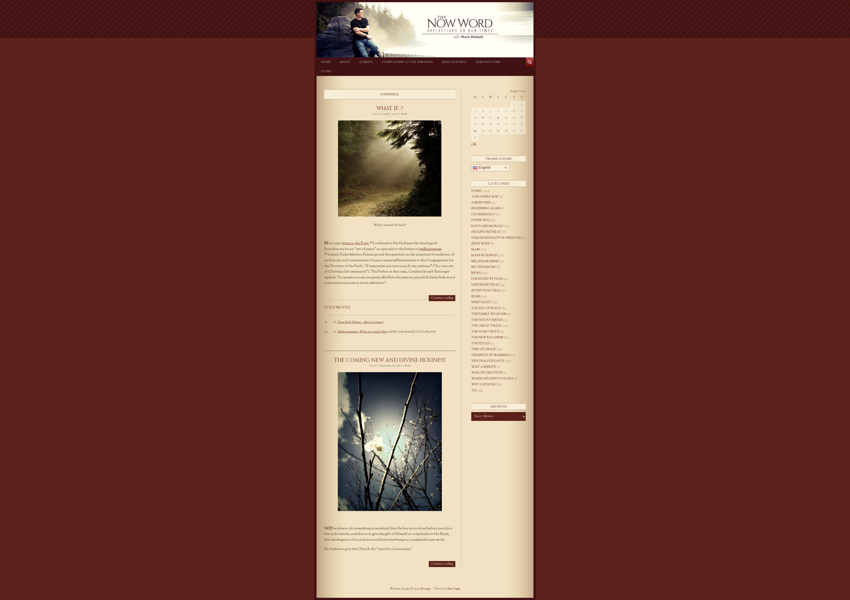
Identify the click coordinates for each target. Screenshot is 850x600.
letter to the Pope (355, 243)
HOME (326, 62)
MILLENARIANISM (485, 261)
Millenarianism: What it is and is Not (362, 332)
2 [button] (325, 332)
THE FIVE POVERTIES (487, 320)
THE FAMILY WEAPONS (488, 314)
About (345, 62)
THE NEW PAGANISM (487, 338)
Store (326, 71)
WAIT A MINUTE (483, 367)
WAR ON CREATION (486, 373)
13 (498, 118)
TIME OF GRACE (483, 349)
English (484, 167)
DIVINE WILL (480, 220)
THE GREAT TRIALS (486, 326)
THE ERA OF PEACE (486, 308)
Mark (404, 114)
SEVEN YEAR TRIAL (486, 291)
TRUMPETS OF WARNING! (490, 355)
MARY (475, 250)
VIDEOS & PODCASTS (487, 361)
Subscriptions (488, 62)
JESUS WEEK (480, 244)
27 (498, 131)
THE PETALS (480, 344)
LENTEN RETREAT (485, 285)
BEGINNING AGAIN (485, 209)
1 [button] (325, 322)
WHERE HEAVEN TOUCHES (492, 379)
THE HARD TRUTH (485, 332)
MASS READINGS (484, 255)
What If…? (389, 108)
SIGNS (476, 297)
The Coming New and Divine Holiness (389, 360)
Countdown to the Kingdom (407, 62)
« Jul (473, 144)
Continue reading (442, 298)
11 (483, 118)
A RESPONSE (481, 203)
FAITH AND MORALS (486, 226)
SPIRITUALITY (481, 302)
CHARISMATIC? (483, 215)
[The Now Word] (425, 27)
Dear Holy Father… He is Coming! (360, 322)
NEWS (476, 273)
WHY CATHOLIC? (484, 385)
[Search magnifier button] (529, 62)
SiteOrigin (453, 589)
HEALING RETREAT (486, 232)
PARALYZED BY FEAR (486, 279)
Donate (366, 62)
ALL (474, 391)
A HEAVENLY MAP (484, 197)
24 (475, 131)
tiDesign (425, 589)
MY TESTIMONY (483, 267)
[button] (371, 243)
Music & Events (454, 62)
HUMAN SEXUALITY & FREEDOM (496, 238)
